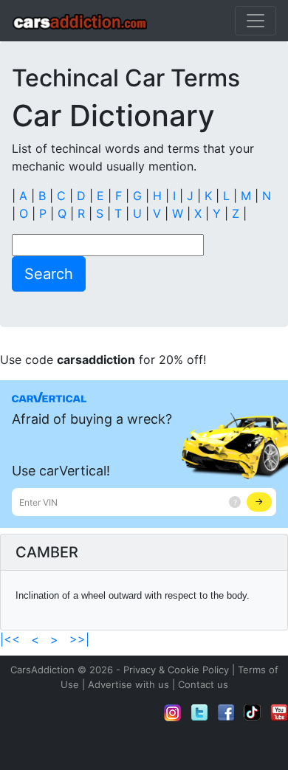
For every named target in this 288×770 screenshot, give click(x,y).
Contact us (203, 684)
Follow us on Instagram (173, 712)
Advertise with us (128, 684)
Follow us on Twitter (199, 712)
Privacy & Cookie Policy (176, 670)
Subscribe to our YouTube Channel (279, 712)
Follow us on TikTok (252, 712)
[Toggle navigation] (255, 20)
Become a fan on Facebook (226, 712)
